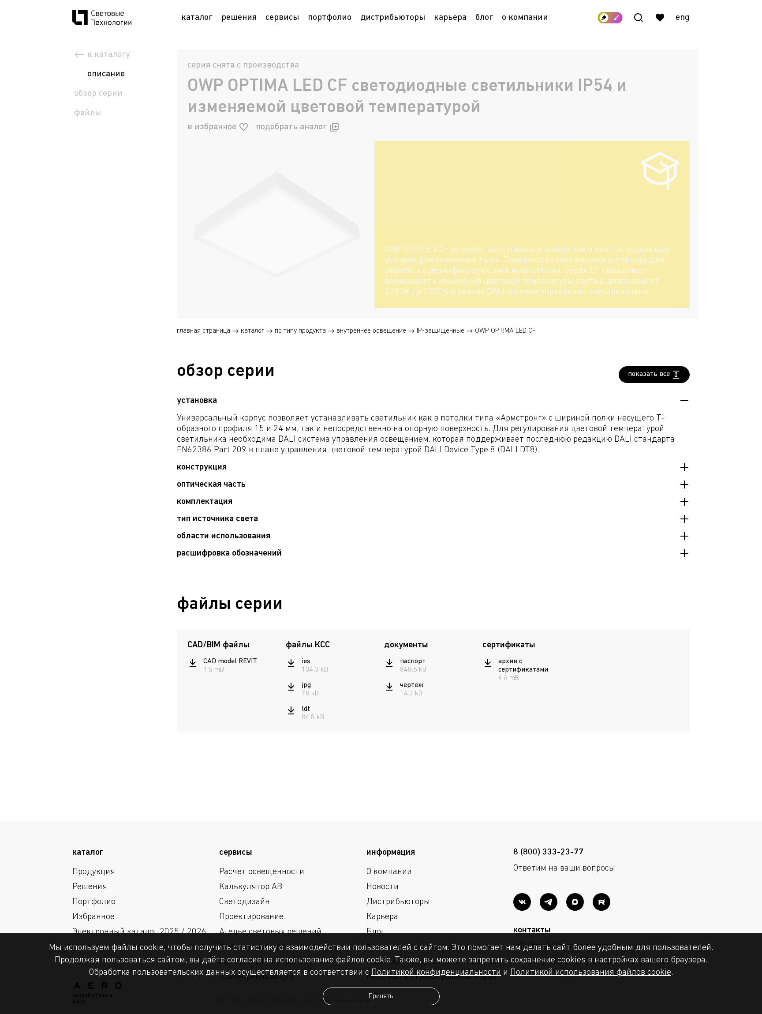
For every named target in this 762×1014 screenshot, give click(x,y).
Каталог (197, 17)
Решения (239, 17)
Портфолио (329, 17)
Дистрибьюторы (392, 17)
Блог (484, 17)
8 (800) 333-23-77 (548, 852)
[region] (532, 270)
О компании (525, 17)
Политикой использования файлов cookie (590, 972)
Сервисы (282, 17)
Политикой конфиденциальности (436, 972)
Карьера (450, 17)
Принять (381, 996)
